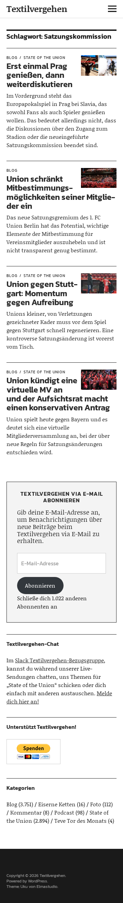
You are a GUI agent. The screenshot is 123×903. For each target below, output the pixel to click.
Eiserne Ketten (57, 804)
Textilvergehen (36, 9)
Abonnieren (40, 585)
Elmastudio (47, 886)
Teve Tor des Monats (80, 820)
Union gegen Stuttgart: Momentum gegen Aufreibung (42, 293)
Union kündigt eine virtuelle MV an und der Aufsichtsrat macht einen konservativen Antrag (58, 393)
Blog (11, 57)
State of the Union (44, 57)
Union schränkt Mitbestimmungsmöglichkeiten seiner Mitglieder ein (60, 192)
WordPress (37, 881)
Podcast (64, 812)
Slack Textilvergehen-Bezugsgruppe (59, 660)
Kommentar (26, 812)
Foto (95, 804)
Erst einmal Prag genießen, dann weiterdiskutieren (39, 75)
